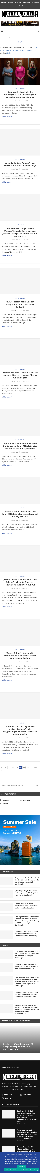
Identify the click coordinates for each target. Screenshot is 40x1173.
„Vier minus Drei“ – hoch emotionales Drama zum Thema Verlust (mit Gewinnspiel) (27, 906)
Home (2, 38)
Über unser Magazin (6, 2)
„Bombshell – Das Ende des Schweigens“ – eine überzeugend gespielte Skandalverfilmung (20, 95)
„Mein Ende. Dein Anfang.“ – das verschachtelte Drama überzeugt (20, 164)
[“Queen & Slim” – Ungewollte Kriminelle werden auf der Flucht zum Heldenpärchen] (20, 632)
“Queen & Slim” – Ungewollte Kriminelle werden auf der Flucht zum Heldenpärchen (20, 656)
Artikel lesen (6, 116)
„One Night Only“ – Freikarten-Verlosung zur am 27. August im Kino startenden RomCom (26, 893)
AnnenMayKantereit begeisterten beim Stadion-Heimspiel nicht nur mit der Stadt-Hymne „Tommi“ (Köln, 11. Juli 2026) (27, 1134)
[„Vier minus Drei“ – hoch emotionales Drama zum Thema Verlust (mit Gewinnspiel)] (6, 907)
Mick (16, 310)
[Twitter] (22, 6)
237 (13, 767)
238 (17, 767)
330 (35, 767)
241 (28, 767)
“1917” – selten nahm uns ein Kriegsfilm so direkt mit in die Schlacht (20, 304)
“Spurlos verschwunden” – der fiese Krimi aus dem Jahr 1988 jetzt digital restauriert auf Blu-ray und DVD (20, 446)
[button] (2, 1039)
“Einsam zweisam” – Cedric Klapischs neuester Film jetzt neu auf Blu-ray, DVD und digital (20, 375)
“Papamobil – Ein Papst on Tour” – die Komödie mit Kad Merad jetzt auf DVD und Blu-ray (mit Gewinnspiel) (27, 881)
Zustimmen (21, 1166)
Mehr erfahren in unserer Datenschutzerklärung (21, 1170)
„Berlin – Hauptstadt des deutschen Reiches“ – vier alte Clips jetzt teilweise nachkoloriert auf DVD (20, 582)
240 (24, 767)
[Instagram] (19, 6)
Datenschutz (36, 2)
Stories (8, 53)
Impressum (26, 2)
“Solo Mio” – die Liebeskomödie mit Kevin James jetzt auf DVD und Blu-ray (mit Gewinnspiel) (26, 933)
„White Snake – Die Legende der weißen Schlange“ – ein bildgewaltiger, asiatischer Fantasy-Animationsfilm (20, 730)
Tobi (16, 101)
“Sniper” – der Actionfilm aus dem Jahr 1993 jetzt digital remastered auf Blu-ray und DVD (20, 514)
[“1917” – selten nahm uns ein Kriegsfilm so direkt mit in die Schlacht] (20, 281)
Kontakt (18, 2)
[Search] (38, 31)
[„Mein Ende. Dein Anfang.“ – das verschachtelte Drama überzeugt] (20, 142)
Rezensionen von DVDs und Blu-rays (19, 50)
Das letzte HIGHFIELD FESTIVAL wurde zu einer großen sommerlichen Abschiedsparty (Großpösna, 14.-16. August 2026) (27, 1116)
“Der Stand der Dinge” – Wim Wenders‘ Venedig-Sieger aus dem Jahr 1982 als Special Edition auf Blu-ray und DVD (20, 232)
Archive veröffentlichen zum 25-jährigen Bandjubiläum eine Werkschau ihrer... (18, 1047)
